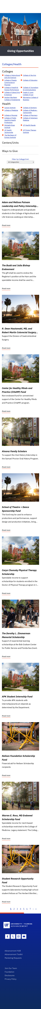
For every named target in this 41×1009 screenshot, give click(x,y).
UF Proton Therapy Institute (29, 131)
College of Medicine (11, 110)
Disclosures (9, 975)
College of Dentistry (30, 108)
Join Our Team (11, 968)
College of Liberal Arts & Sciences (12, 94)
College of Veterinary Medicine (30, 119)
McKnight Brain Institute (9, 126)
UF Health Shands (29, 125)
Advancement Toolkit (14, 954)
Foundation (9, 972)
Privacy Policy (10, 979)
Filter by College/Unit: (20, 159)
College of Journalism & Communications (30, 89)
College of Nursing (10, 115)
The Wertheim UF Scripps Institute (10, 136)
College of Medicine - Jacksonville (30, 111)
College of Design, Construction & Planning (10, 82)
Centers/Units (10, 142)
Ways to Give (10, 151)
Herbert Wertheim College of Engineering (12, 99)
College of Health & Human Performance (11, 89)
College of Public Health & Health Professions (10, 120)
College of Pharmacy (30, 115)
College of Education (30, 80)
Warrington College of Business (30, 99)
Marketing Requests (13, 958)
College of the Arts (29, 75)
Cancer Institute (10, 108)
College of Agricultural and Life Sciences (12, 76)
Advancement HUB (13, 950)
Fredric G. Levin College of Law (28, 94)
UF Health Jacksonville (8, 131)
